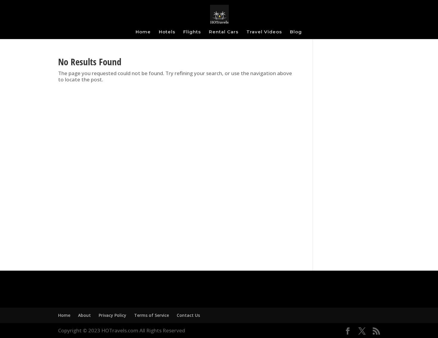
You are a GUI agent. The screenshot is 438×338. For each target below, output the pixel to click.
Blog (296, 32)
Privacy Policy (112, 315)
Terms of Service (151, 315)
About (84, 315)
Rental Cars (223, 32)
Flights (192, 32)
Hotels (167, 32)
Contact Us (188, 315)
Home (143, 32)
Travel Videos (264, 32)
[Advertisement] (351, 158)
